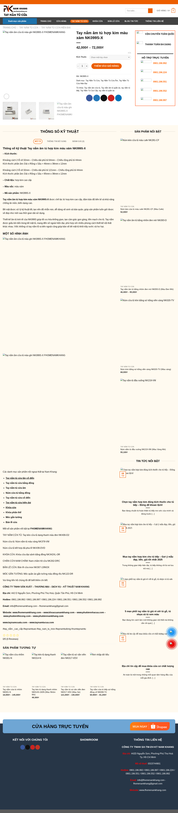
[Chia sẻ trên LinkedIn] (118, 98)
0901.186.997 (160, 100)
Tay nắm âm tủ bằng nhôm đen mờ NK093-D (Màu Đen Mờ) (147, 289)
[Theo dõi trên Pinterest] (32, 747)
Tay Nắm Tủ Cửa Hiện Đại (56, 27)
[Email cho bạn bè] (104, 98)
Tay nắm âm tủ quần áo (110, 88)
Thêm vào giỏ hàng (106, 66)
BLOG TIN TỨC (131, 21)
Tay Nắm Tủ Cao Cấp (89, 91)
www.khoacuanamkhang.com (58, 612)
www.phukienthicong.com (17, 616)
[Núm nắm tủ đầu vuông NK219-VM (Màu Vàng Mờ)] (147, 411)
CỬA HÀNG (61, 21)
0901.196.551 (160, 81)
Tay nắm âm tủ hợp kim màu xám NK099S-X (26, 199)
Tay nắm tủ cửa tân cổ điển (20, 478)
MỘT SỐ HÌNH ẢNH (15, 233)
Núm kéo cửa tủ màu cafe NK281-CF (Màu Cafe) (142, 209)
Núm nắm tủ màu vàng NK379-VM (32, 541)
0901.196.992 (160, 63)
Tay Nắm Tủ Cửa (79, 21)
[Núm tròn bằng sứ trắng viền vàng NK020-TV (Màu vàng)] (147, 331)
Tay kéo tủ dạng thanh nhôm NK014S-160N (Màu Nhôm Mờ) (44, 692)
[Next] (67, 65)
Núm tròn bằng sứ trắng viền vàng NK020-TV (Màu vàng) (145, 369)
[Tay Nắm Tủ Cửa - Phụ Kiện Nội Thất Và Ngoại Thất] (17, 10)
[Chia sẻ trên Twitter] (96, 98)
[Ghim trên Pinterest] (111, 98)
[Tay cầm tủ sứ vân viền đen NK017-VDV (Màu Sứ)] (74, 668)
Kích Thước (81, 57)
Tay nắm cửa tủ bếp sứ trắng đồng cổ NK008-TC (102, 690)
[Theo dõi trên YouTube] (37, 747)
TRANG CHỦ (45, 21)
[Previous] (7, 65)
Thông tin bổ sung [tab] (56, 141)
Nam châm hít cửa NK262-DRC (44, 561)
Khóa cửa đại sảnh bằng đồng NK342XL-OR (38, 554)
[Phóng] (6, 96)
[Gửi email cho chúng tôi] (27, 747)
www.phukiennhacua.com (90, 612)
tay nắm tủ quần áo (106, 91)
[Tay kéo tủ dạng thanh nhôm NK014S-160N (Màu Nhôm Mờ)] (45, 668)
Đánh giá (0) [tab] (78, 141)
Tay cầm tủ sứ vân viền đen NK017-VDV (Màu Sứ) (73, 690)
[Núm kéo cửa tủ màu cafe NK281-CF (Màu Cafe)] (147, 171)
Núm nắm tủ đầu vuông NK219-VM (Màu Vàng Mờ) (143, 449)
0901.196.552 (160, 91)
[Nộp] (150, 10)
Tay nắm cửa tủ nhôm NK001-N (12, 690)
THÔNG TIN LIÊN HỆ (154, 21)
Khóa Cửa (98, 21)
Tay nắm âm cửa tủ (92, 88)
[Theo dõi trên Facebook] (22, 747)
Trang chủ (9, 27)
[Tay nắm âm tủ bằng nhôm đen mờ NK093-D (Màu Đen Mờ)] (147, 251)
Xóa (129, 53)
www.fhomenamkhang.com (27, 612)
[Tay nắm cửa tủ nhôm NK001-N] (16, 668)
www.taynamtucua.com (41, 622)
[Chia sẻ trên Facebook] (89, 98)
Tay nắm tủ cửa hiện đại (18, 502)
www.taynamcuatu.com (15, 622)
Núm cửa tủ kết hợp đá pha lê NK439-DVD (24, 548)
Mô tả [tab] (38, 141)
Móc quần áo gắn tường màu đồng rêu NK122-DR (48, 574)
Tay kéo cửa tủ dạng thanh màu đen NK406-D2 (46, 535)
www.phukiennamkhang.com (48, 616)
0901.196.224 (160, 72)
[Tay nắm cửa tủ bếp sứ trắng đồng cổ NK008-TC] (103, 668)
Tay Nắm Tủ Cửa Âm (109, 81)
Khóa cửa (11, 507)
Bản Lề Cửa (113, 21)
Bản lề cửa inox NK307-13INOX (33, 567)
